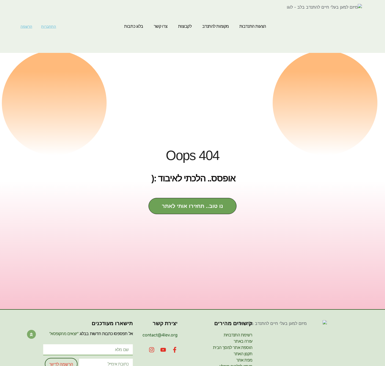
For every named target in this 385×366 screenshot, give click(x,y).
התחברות (48, 26)
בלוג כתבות (133, 26)
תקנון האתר (243, 353)
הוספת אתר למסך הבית (232, 347)
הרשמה (26, 26)
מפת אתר (244, 360)
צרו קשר (161, 26)
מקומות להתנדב (215, 26)
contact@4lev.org (160, 334)
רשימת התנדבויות (238, 334)
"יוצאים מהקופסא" (63, 333)
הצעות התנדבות (252, 26)
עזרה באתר (243, 341)
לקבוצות (185, 26)
